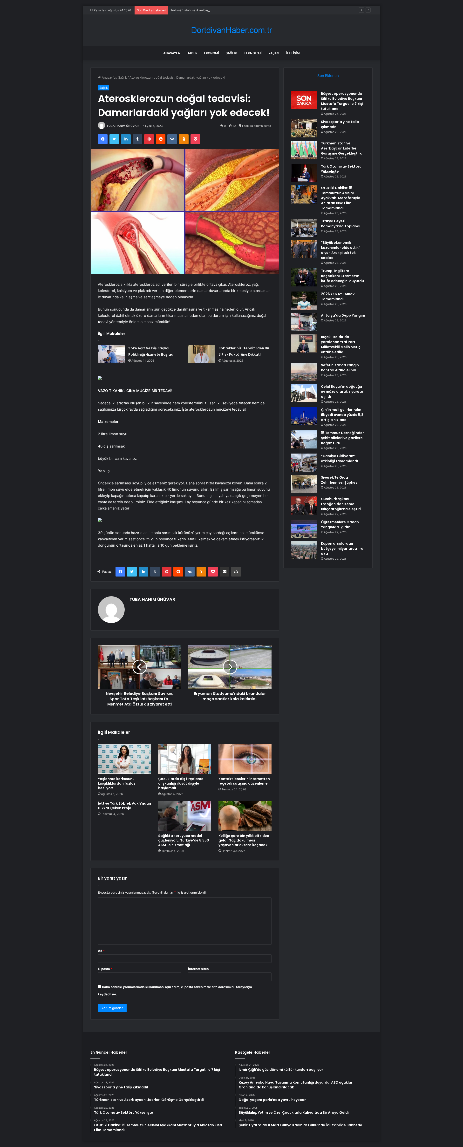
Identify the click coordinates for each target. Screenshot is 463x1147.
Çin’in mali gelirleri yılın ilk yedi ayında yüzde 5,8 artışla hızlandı (342, 414)
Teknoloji (253, 53)
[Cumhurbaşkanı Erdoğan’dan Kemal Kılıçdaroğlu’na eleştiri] (304, 505)
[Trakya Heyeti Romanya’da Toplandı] (304, 228)
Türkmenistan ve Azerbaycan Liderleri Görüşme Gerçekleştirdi (217, 10)
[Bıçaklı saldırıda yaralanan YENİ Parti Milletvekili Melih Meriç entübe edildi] (304, 343)
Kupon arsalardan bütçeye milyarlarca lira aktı (342, 548)
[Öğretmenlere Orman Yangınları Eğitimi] (304, 529)
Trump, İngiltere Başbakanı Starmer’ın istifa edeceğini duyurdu (342, 275)
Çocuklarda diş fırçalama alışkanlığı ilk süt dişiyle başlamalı (181, 783)
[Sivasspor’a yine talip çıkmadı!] (304, 128)
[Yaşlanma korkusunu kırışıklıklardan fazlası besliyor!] (124, 759)
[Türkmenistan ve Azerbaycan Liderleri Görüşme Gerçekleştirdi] (304, 150)
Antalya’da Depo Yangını (343, 315)
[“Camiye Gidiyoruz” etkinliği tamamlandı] (304, 463)
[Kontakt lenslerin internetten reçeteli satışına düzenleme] (245, 759)
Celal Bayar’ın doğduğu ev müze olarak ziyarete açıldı (342, 391)
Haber (192, 53)
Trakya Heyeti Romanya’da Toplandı (340, 224)
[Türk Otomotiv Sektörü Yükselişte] (304, 173)
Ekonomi (211, 53)
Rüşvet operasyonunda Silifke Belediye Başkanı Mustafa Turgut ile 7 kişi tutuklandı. (342, 101)
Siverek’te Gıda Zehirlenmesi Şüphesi (339, 480)
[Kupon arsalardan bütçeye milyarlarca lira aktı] (304, 550)
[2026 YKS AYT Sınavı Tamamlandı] (304, 301)
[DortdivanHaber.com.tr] (231, 30)
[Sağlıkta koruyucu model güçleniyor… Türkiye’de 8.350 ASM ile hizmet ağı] (184, 816)
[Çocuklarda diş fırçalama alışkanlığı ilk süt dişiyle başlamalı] (184, 759)
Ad (101, 951)
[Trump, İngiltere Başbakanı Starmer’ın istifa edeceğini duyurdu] (304, 277)
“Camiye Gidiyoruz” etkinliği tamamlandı (339, 458)
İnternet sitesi (199, 969)
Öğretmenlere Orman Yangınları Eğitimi (340, 524)
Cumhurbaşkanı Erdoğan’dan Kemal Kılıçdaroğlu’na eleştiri (341, 503)
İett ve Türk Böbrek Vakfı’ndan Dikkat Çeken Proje (124, 805)
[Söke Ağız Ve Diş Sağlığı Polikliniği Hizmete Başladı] (111, 354)
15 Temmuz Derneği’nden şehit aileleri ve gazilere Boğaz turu (343, 437)
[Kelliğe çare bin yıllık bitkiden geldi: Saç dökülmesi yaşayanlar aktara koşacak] (245, 816)
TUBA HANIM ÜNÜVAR (123, 126)
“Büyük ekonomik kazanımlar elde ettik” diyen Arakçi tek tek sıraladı (340, 250)
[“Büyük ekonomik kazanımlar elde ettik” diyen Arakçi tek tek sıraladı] (304, 249)
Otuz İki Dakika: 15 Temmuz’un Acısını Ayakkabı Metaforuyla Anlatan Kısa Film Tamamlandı (340, 197)
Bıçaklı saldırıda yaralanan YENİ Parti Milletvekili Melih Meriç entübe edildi (341, 344)
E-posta (105, 969)
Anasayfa (171, 53)
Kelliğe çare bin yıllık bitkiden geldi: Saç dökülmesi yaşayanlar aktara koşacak (243, 840)
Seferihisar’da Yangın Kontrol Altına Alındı (340, 368)
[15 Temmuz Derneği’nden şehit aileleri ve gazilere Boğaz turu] (304, 439)
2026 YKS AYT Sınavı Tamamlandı (338, 296)
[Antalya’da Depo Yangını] (304, 322)
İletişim (293, 53)
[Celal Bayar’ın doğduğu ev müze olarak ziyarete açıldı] (304, 393)
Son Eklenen (328, 75)
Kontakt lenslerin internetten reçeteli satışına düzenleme (244, 781)
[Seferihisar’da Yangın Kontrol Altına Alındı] (304, 372)
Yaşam (273, 53)
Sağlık (231, 53)
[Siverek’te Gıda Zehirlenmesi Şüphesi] (304, 484)
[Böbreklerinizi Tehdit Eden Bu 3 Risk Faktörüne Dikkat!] (201, 354)
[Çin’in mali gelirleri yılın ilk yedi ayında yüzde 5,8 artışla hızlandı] (304, 416)
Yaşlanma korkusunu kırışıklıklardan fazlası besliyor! (117, 783)
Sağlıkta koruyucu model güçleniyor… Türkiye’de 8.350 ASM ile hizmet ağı (183, 840)
